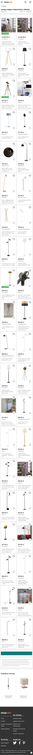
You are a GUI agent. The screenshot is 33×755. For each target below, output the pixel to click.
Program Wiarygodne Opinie (6, 725)
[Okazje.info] (9, 2)
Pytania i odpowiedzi (18, 733)
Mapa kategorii (5, 743)
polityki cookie (22, 752)
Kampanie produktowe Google (19, 730)
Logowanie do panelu (18, 721)
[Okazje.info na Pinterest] (24, 743)
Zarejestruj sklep (17, 718)
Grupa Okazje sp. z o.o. (13, 750)
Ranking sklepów (5, 729)
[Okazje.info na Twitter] (15, 743)
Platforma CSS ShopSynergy (16, 725)
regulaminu (13, 752)
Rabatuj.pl (3, 745)
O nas (2, 718)
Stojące (4, 6)
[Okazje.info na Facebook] (19, 743)
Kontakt (3, 721)
